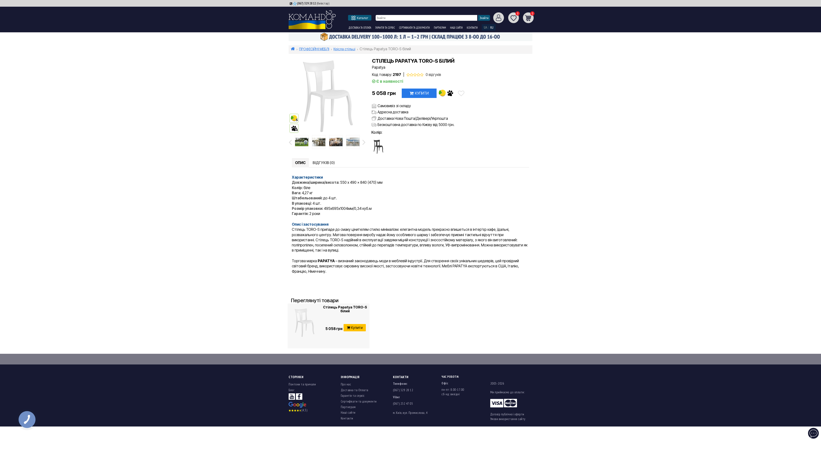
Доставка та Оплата (359, 28)
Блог (291, 390)
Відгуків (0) (324, 163)
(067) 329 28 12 (306, 3)
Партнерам (440, 28)
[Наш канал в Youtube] (292, 396)
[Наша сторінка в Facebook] (299, 396)
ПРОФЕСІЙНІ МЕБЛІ (314, 49)
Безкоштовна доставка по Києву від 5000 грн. (416, 125)
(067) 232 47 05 (403, 403)
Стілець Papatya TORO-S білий (345, 309)
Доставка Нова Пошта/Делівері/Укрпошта (413, 118)
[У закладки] (461, 93)
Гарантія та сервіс (385, 28)
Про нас (346, 384)
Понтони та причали (302, 384)
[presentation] (290, 142)
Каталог (362, 18)
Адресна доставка (393, 112)
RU (491, 27)
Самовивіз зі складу (394, 106)
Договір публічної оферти (507, 414)
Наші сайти (456, 28)
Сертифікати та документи (414, 28)
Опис (300, 163)
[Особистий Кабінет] (497, 17)
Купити (422, 93)
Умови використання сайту (508, 419)
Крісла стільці (344, 49)
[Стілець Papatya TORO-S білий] (302, 142)
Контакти (472, 28)
